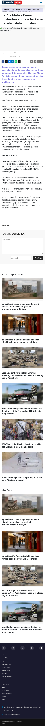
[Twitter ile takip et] (13, 648)
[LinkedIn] (12, 61)
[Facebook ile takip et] (4, 648)
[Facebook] (3, 61)
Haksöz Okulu (6, 667)
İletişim (4, 687)
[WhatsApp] (16, 61)
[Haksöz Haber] (12, 2)
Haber (3, 655)
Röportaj (4, 673)
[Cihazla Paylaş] (19, 61)
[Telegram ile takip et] (41, 648)
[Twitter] (6, 61)
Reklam (4, 696)
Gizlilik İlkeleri (6, 690)
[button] (35, 61)
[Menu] (41, 3)
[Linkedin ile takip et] (22, 648)
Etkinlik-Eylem (6, 670)
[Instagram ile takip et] (32, 648)
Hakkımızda (5, 684)
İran (24, 9)
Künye (3, 700)
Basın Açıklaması (7, 676)
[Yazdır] (31, 61)
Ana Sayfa (6, 9)
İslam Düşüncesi (6, 664)
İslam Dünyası (16, 9)
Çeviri (3, 661)
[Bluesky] (9, 61)
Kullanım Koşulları (7, 693)
